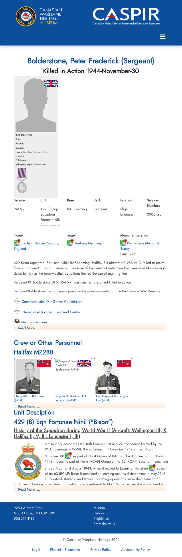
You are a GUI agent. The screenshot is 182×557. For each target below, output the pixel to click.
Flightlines (101, 518)
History (99, 513)
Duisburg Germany (87, 243)
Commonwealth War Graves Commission (51, 301)
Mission (99, 507)
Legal (36, 549)
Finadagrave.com (33, 322)
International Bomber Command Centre (50, 312)
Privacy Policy (100, 549)
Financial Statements (65, 549)
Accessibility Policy (135, 549)
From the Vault (104, 523)
